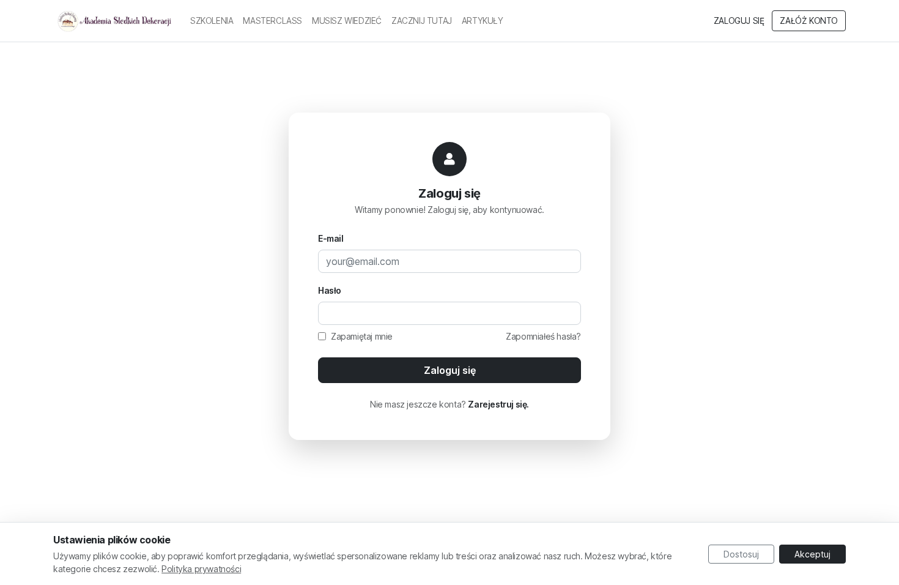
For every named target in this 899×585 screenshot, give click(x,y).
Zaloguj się (739, 21)
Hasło (329, 290)
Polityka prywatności (201, 569)
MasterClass (272, 21)
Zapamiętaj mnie (362, 336)
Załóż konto (809, 21)
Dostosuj (741, 554)
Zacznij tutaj (421, 21)
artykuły (482, 21)
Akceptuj (812, 554)
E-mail (331, 238)
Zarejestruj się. (498, 404)
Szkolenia (211, 21)
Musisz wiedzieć (347, 21)
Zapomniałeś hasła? (543, 336)
